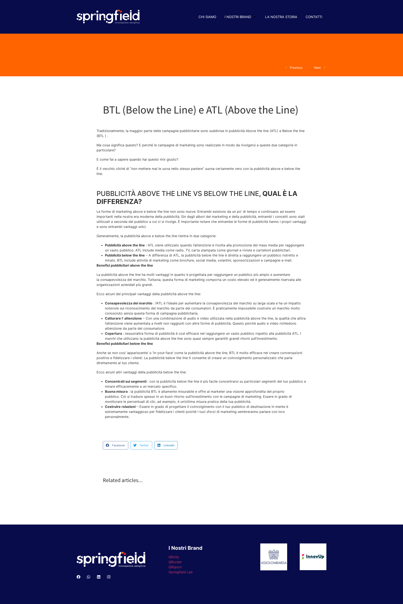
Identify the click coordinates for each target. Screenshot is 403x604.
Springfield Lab (181, 572)
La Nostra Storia (281, 17)
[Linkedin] (99, 577)
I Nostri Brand (238, 17)
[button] (115, 445)
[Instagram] (109, 577)
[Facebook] (78, 577)
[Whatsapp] (88, 577)
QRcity (174, 557)
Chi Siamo (207, 17)
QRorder (175, 562)
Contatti (314, 17)
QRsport (175, 567)
